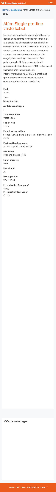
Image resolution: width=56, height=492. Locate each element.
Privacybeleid (40, 487)
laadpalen (16, 10)
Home (5, 10)
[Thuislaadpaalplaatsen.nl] (13, 2)
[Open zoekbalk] (40, 2)
